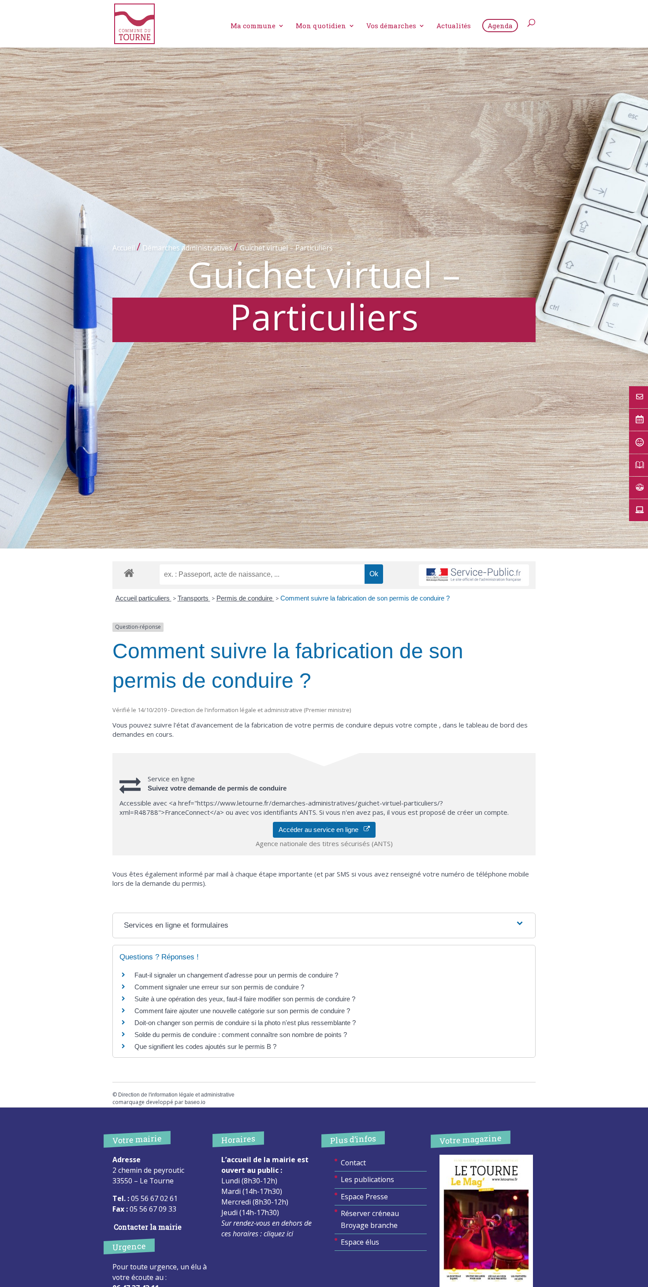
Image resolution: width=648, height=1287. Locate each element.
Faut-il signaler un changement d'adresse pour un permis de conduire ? (236, 975)
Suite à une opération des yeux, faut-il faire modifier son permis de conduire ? (244, 999)
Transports (194, 598)
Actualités (453, 26)
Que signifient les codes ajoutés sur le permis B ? (205, 1046)
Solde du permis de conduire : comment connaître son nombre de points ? (240, 1034)
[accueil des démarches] (129, 572)
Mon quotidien (321, 26)
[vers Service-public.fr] (474, 575)
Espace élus (360, 1242)
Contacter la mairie (148, 1226)
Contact (353, 1163)
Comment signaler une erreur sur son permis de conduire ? (219, 987)
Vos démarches (391, 26)
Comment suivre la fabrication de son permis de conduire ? (365, 598)
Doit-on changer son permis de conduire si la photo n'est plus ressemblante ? (245, 1022)
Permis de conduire (245, 598)
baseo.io (195, 1102)
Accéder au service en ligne (321, 829)
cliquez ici (278, 1234)
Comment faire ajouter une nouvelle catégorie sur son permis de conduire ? (242, 1011)
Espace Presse (364, 1196)
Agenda (500, 25)
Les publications (367, 1179)
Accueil (123, 248)
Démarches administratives (187, 248)
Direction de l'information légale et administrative (176, 1095)
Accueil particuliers (143, 598)
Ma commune (253, 26)
